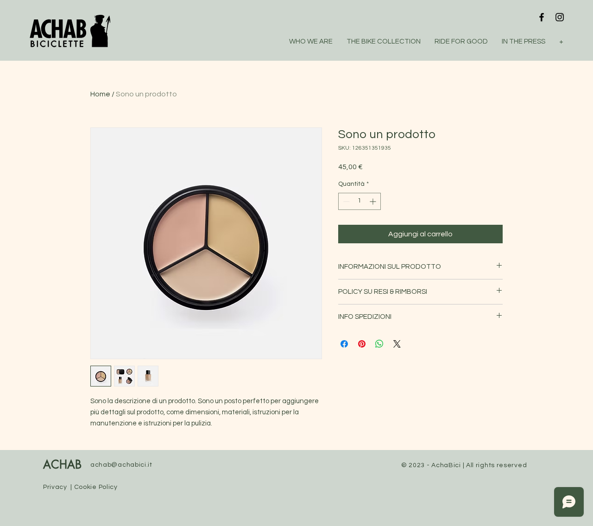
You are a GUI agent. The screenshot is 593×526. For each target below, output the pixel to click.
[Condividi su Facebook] (344, 343)
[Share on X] (397, 343)
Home (100, 94)
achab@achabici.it (121, 465)
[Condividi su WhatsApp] (379, 343)
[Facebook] (541, 17)
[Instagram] (559, 17)
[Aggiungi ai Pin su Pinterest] (361, 343)
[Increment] (373, 201)
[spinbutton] (359, 201)
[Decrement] (345, 201)
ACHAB (62, 465)
